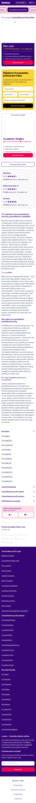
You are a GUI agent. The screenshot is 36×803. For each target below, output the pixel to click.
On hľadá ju (6, 436)
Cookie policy (18, 794)
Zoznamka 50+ (7, 476)
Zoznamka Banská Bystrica (10, 645)
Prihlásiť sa (18, 769)
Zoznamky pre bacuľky (18, 10)
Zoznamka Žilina (7, 635)
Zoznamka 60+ (7, 481)
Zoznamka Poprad (8, 650)
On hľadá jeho (7, 440)
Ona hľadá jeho (7, 445)
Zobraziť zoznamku (18, 106)
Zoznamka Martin (7, 660)
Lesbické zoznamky (8, 576)
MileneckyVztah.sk (10, 186)
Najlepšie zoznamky (8, 556)
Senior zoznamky (7, 581)
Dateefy (6, 198)
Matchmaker (20, 2)
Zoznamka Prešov (7, 630)
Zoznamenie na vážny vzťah (10, 561)
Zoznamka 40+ (7, 472)
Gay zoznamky (6, 571)
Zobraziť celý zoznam (18, 164)
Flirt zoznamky (6, 566)
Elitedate (7, 173)
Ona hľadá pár (7, 458)
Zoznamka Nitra (7, 640)
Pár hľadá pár (6, 463)
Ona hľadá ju (6, 449)
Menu (31, 2)
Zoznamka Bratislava (8, 620)
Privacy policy (18, 785)
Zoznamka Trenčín (8, 665)
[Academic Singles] (18, 125)
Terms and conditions (18, 790)
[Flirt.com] (18, 32)
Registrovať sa (18, 62)
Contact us (18, 799)
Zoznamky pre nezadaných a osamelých (15, 611)
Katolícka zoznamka (8, 601)
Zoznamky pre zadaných (10, 586)
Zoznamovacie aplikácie (9, 729)
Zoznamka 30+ (7, 467)
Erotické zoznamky (8, 596)
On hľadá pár (6, 454)
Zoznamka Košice (7, 625)
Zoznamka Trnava (7, 655)
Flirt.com (8, 45)
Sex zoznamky (6, 606)
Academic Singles (13, 138)
